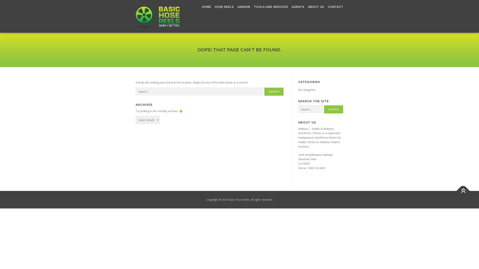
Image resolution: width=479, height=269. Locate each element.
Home (206, 7)
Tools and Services (271, 7)
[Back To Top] (463, 190)
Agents (298, 7)
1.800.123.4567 (316, 168)
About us (316, 7)
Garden (243, 7)
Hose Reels (224, 7)
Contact (335, 7)
